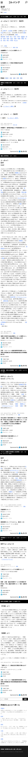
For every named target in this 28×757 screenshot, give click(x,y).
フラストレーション (7, 406)
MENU (1, 2)
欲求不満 (12, 297)
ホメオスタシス (22, 198)
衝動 (16, 404)
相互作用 (19, 480)
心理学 (4, 30)
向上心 (16, 40)
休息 (16, 478)
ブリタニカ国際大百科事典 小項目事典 (10, 451)
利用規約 (2, 749)
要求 (16, 34)
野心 (8, 40)
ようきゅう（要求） (8, 106)
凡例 (17, 47)
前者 (11, 78)
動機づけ (17, 172)
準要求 (6, 78)
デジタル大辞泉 (4, 16)
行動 (24, 32)
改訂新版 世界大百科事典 (7, 370)
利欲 (8, 38)
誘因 (4, 178)
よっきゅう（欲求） (13, 118)
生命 (2, 192)
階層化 (21, 240)
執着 (19, 38)
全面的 (12, 400)
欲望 (7, 36)
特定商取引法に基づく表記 (10, 749)
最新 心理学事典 (5, 155)
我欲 (15, 38)
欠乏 (24, 30)
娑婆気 (23, 36)
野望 (11, 40)
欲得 (4, 38)
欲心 (11, 36)
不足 (2, 32)
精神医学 (21, 384)
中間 (18, 78)
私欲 (11, 38)
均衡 (20, 203)
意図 (21, 78)
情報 (14, 47)
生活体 (10, 30)
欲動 (21, 406)
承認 (3, 258)
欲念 (15, 36)
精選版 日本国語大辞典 (6, 82)
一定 (16, 472)
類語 (2, 36)
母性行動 (23, 192)
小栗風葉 (24, 102)
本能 (22, 394)
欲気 (18, 36)
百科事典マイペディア (6, 537)
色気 (4, 40)
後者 (14, 78)
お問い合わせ (18, 749)
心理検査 (3, 322)
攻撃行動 (5, 301)
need (5, 12)
